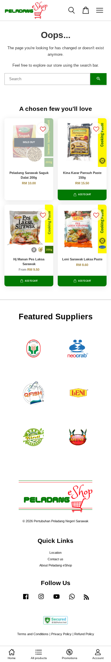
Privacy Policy (61, 634)
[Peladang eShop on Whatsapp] (72, 599)
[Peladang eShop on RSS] (86, 598)
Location (55, 552)
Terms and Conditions (33, 634)
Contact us (55, 559)
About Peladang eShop (55, 565)
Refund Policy (84, 634)
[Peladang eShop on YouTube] (56, 599)
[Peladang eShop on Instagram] (41, 599)
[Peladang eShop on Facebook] (26, 599)
